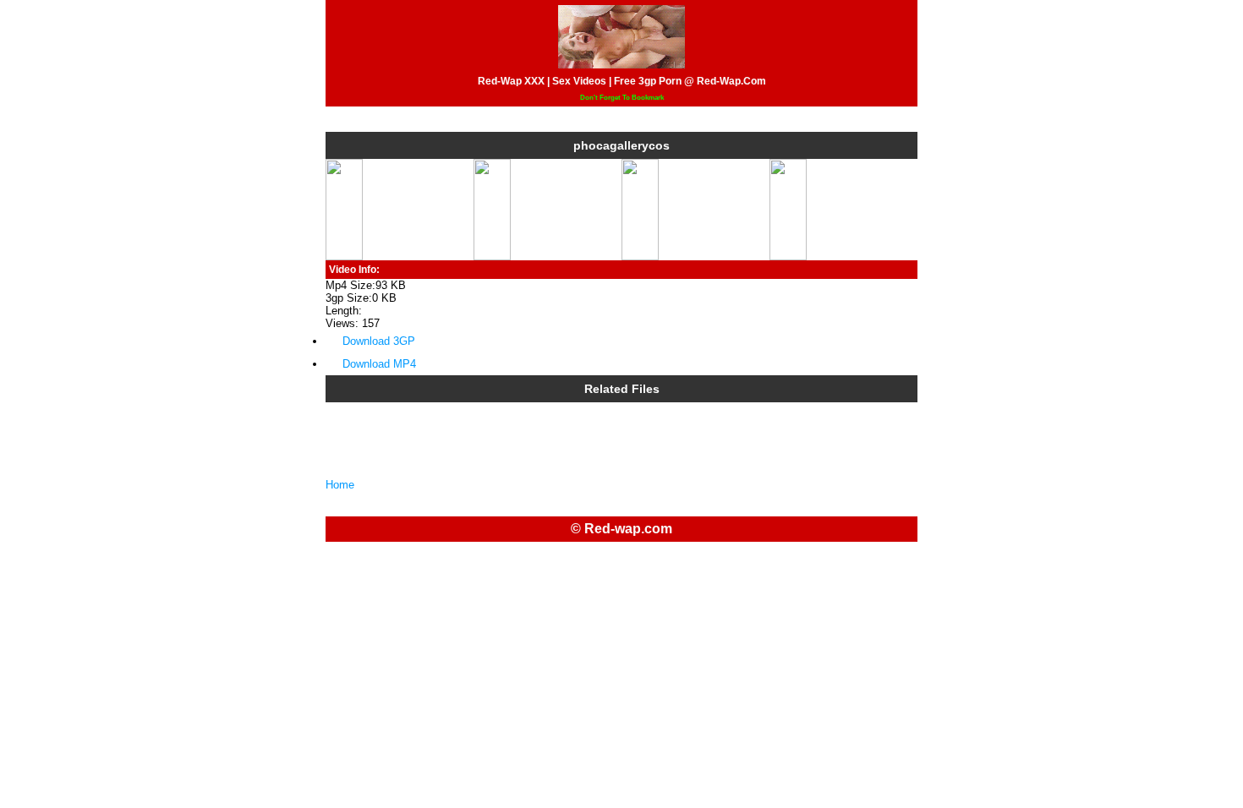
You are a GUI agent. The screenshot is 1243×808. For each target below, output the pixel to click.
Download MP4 (379, 364)
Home (340, 484)
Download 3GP (378, 341)
